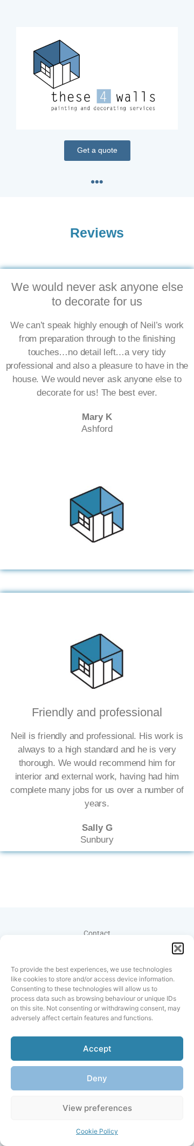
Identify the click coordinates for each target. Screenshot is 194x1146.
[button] (177, 948)
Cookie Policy (97, 1131)
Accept (97, 1048)
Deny (97, 1078)
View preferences (97, 1108)
